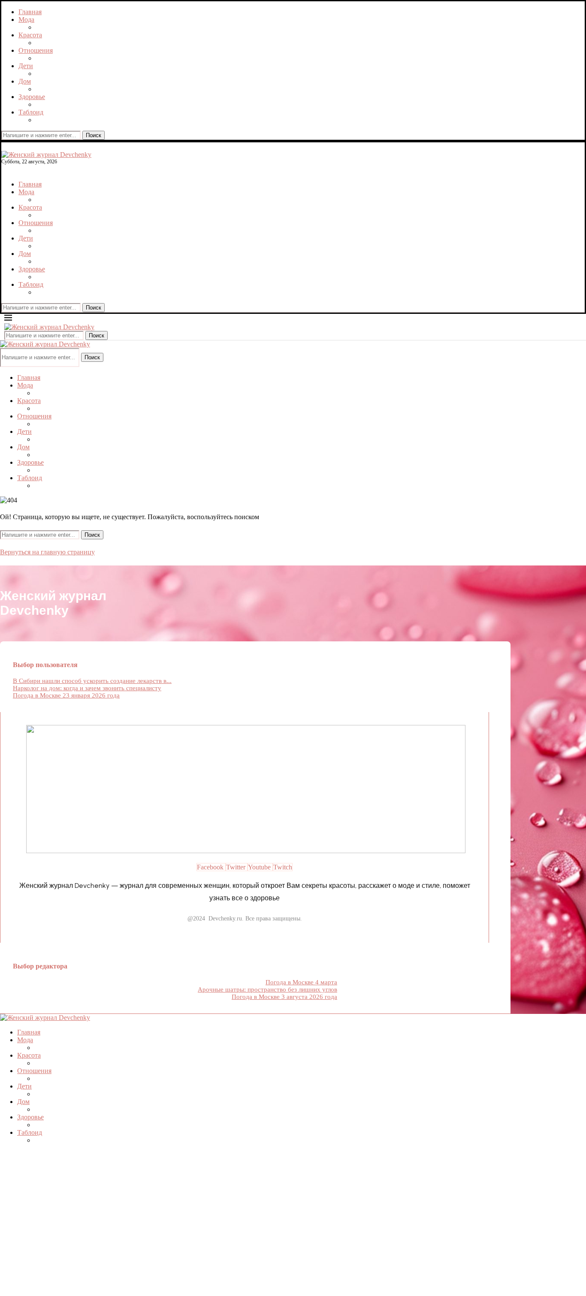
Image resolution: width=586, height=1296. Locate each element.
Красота (30, 35)
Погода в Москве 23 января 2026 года (66, 695)
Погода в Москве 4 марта (301, 982)
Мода (26, 19)
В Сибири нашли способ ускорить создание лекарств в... (92, 680)
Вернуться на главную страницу (47, 552)
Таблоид (30, 112)
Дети (25, 65)
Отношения (35, 50)
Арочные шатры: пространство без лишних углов (267, 989)
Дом (24, 81)
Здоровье (31, 96)
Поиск (93, 135)
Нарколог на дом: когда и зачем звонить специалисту (87, 688)
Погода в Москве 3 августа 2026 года (284, 996)
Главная (30, 11)
